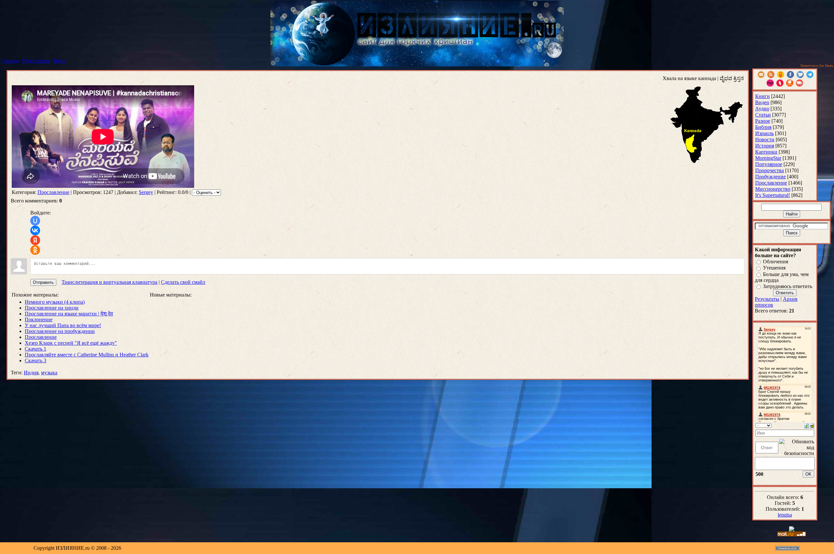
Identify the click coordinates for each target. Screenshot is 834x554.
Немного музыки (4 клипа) (55, 302)
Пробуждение (770, 176)
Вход (59, 60)
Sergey (146, 192)
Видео (762, 102)
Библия (763, 127)
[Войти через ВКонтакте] (35, 230)
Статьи (763, 115)
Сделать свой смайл (183, 282)
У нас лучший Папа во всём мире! (63, 325)
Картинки (766, 152)
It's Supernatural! (772, 195)
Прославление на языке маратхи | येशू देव (69, 313)
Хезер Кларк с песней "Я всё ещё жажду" (71, 343)
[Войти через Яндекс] (35, 240)
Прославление (53, 192)
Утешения (774, 268)
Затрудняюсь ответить (787, 286)
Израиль (764, 133)
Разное (762, 121)
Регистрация (36, 60)
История (764, 145)
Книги (762, 96)
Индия (31, 372)
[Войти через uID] (35, 221)
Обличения (775, 261)
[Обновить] (806, 425)
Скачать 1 (35, 349)
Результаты (767, 299)
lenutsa (785, 515)
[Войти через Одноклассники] (35, 250)
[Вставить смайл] (812, 425)
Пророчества (769, 170)
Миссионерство (772, 189)
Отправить (43, 282)
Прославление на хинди (52, 308)
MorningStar (768, 158)
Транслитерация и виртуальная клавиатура (109, 282)
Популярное (768, 164)
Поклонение (38, 319)
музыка (49, 372)
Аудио (762, 108)
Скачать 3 (35, 360)
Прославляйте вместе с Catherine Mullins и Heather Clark (87, 354)
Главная (10, 60)
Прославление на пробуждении (60, 331)
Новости (764, 139)
